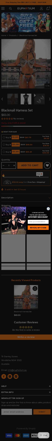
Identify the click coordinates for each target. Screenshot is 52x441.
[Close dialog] (48, 208)
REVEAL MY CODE (38, 227)
